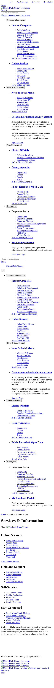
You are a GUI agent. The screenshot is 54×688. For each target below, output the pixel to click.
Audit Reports (22, 192)
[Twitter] (24, 527)
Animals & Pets (23, 30)
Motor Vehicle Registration (17, 547)
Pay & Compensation (25, 228)
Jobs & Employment (25, 49)
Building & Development (27, 32)
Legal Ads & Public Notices (17, 613)
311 (10, 2)
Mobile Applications (14, 595)
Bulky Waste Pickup (25, 68)
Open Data (10, 597)
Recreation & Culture (25, 53)
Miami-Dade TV (24, 100)
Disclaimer (10, 579)
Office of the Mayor (25, 155)
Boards (20, 177)
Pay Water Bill (23, 82)
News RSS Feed (13, 622)
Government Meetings (26, 196)
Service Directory (13, 602)
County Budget (23, 194)
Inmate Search (23, 73)
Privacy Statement (13, 575)
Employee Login (18, 254)
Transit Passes (22, 80)
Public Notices (23, 107)
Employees (11, 206)
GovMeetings (22, 2)
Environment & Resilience (28, 42)
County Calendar (13, 620)
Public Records (23, 201)
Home (3, 514)
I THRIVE (21, 233)
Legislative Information (26, 199)
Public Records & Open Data (27, 186)
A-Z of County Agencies (22, 182)
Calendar (36, 2)
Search (4, 10)
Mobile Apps (22, 102)
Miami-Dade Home (14, 572)
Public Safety (22, 51)
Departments (22, 172)
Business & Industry (25, 35)
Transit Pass (11, 554)
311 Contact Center (14, 593)
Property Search (23, 78)
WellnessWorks (23, 235)
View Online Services (21, 85)
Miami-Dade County (14, 266)
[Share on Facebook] (13, 527)
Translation (48, 2)
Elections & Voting (25, 39)
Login (3, 261)
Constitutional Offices (26, 160)
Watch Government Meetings (18, 618)
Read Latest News (19, 112)
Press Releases (23, 105)
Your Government (14, 145)
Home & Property (24, 44)
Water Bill (10, 557)
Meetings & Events (25, 98)
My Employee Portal (23, 242)
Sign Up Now (17, 142)
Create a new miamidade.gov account (32, 116)
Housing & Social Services (28, 46)
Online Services (20, 63)
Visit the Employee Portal (22, 237)
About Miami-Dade (14, 582)
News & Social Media (15, 87)
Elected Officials (20, 150)
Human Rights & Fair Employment (31, 223)
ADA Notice (11, 577)
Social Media (22, 109)
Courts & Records (24, 37)
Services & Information (16, 20)
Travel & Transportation (27, 56)
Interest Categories (21, 25)
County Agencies (20, 167)
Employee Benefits (25, 219)
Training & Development (27, 230)
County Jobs (22, 71)
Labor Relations (23, 226)
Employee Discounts (25, 221)
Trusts (19, 179)
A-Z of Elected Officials (22, 162)
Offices (20, 175)
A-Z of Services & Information (24, 58)
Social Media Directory (16, 615)
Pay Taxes (21, 75)
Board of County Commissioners (30, 157)
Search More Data (19, 203)
